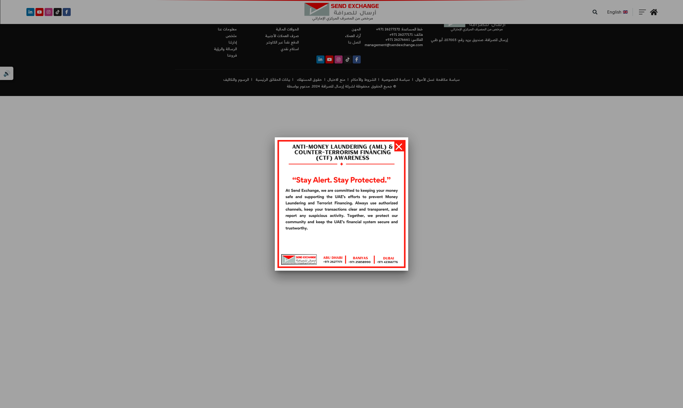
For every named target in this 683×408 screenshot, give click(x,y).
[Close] (399, 146)
